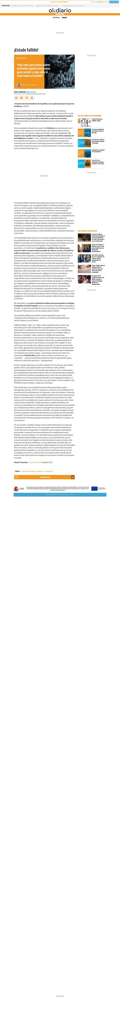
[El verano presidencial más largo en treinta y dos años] (85, 133)
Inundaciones (48, 471)
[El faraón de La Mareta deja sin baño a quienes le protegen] (85, 143)
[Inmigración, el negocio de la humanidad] (85, 153)
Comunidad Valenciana (28, 471)
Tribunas (64, 17)
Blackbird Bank (35, 462)
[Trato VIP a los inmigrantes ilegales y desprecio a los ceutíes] (85, 164)
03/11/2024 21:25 (19, 94)
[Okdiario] (60, 10)
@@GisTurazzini (31, 92)
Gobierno (40, 471)
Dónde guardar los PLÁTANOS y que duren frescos (49, 5)
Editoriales (56, 17)
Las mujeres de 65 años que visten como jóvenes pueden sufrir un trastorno (81, 5)
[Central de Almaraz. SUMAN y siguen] (85, 122)
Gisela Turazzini (20, 92)
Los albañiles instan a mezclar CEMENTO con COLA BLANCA (26, 5)
